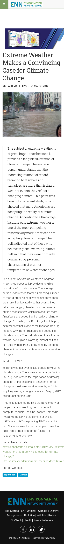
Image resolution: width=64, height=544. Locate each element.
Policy (52, 515)
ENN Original (28, 510)
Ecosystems (14, 515)
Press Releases (43, 520)
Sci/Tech (16, 520)
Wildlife (41, 515)
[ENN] (27, 4)
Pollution (29, 515)
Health (27, 520)
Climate (23, 475)
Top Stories (10, 475)
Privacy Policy (48, 538)
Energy (53, 510)
